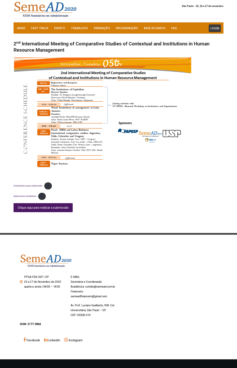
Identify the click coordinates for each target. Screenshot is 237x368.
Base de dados (154, 28)
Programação (127, 28)
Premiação (102, 28)
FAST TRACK (39, 28)
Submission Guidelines (25, 196)
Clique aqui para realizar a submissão (43, 207)
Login (214, 28)
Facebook (33, 340)
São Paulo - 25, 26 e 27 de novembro (202, 6)
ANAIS (21, 28)
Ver (48, 185)
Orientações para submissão (28, 185)
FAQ (174, 28)
